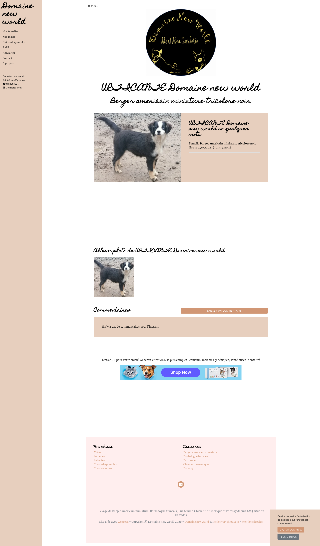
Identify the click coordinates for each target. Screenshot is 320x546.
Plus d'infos (288, 536)
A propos (8, 63)
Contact (7, 58)
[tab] (22, 32)
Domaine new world (197, 522)
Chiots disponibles (14, 42)
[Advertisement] (180, 217)
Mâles (97, 452)
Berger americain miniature (200, 452)
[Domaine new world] (181, 42)
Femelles (99, 456)
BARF (6, 47)
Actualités (9, 53)
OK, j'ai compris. (291, 529)
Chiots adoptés (103, 468)
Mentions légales (252, 522)
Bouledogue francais (195, 456)
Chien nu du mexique (196, 464)
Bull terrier (190, 460)
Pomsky (188, 468)
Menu (94, 6)
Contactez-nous (13, 87)
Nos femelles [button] (10, 31)
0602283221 (12, 83)
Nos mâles (9, 37)
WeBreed (123, 522)
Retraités (99, 460)
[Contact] (181, 485)
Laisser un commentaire (224, 310)
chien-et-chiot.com (227, 522)
